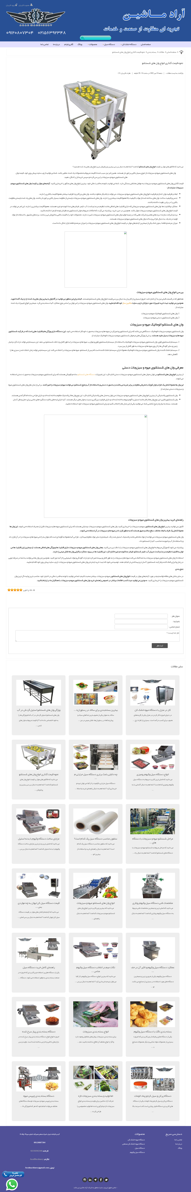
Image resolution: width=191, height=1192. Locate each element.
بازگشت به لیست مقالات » (174, 73)
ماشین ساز (127, 303)
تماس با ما (44, 44)
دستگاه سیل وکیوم (137, 1152)
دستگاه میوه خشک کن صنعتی (133, 1144)
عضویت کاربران (24, 5)
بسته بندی (151, 52)
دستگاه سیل (109, 44)
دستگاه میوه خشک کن (136, 1140)
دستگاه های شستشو (86, 374)
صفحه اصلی (146, 44)
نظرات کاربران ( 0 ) (124, 73)
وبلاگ (80, 44)
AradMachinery (37, 1159)
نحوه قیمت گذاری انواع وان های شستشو (128, 52)
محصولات (93, 44)
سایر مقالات (177, 666)
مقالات (161, 52)
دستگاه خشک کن (129, 44)
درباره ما (56, 44)
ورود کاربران (10, 5)
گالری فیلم (68, 44)
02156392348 (36, 1151)
